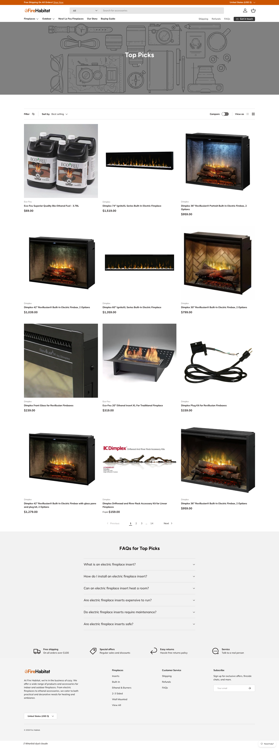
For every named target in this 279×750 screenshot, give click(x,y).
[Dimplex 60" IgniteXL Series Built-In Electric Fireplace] (140, 263)
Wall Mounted (119, 699)
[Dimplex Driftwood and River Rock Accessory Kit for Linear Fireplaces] (140, 459)
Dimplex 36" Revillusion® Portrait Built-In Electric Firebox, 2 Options (214, 207)
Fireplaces (29, 18)
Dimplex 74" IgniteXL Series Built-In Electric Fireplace (132, 205)
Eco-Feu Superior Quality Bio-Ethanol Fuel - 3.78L (51, 205)
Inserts (115, 676)
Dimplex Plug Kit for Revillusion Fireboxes (204, 405)
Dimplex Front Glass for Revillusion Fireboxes (48, 405)
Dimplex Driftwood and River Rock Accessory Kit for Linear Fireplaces (135, 505)
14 (151, 523)
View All (116, 705)
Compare (215, 114)
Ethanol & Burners (121, 687)
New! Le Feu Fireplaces (71, 18)
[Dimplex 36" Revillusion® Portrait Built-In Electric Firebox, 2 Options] (218, 161)
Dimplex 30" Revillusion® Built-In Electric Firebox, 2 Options (214, 307)
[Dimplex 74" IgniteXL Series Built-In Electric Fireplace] (140, 161)
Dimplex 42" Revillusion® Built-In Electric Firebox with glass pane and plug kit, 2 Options (60, 505)
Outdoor (46, 18)
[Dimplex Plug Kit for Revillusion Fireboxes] (218, 361)
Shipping (203, 19)
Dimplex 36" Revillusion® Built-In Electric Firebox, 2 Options (214, 503)
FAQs (227, 19)
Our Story (92, 18)
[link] (113, 523)
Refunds (216, 19)
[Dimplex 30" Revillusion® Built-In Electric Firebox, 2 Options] (218, 263)
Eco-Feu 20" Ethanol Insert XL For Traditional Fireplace (133, 405)
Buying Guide (108, 18)
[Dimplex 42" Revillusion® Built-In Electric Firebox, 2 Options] (61, 263)
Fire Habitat (35, 730)
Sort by (46, 114)
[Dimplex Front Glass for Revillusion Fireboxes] (61, 361)
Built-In (116, 681)
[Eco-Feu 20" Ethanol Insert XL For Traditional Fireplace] (140, 361)
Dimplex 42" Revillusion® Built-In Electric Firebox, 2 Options (57, 307)
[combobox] (147, 10)
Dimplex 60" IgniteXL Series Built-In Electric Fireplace (132, 307)
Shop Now (58, 2)
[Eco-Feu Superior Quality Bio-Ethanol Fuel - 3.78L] (61, 161)
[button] (253, 10)
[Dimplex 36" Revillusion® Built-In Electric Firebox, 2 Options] (218, 459)
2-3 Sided (117, 693)
